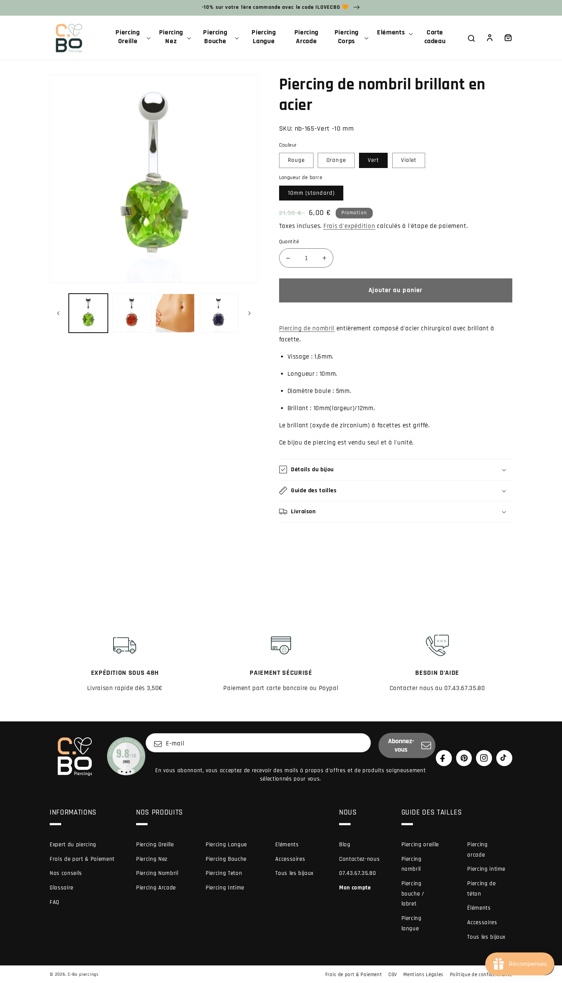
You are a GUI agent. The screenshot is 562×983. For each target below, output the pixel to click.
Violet (409, 160)
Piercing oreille (420, 844)
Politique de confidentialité (481, 975)
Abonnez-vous (401, 745)
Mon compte (355, 887)
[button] (131, 37)
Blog (345, 844)
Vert (373, 160)
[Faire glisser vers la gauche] (58, 313)
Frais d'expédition (349, 226)
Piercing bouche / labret (412, 893)
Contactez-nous (359, 859)
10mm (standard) (311, 193)
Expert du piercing (73, 844)
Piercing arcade (477, 850)
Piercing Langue (226, 844)
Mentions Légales (423, 975)
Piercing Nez (151, 859)
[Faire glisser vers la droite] (249, 313)
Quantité (289, 241)
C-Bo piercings (83, 974)
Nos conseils (66, 873)
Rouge (296, 160)
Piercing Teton (224, 873)
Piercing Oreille (155, 844)
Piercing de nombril (307, 329)
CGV (392, 975)
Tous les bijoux (294, 873)
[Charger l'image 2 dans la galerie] (131, 313)
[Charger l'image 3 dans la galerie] (175, 313)
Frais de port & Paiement (82, 859)
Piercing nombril (411, 864)
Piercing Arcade (156, 887)
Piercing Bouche (226, 859)
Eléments (287, 844)
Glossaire (61, 887)
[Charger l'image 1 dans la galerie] (88, 313)
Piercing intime (486, 869)
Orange (336, 160)
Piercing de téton (481, 888)
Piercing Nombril (157, 873)
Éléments (479, 908)
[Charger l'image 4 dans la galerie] (218, 313)
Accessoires (290, 859)
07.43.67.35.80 (357, 873)
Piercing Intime (225, 887)
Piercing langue (411, 923)
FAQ (54, 902)
